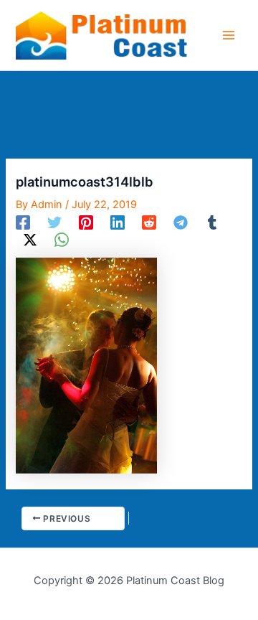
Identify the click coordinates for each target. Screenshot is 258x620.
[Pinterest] (86, 222)
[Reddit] (149, 222)
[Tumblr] (212, 222)
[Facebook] (23, 222)
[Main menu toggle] (229, 35)
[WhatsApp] (61, 239)
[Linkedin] (117, 222)
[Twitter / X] (30, 239)
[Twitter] (54, 222)
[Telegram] (180, 222)
